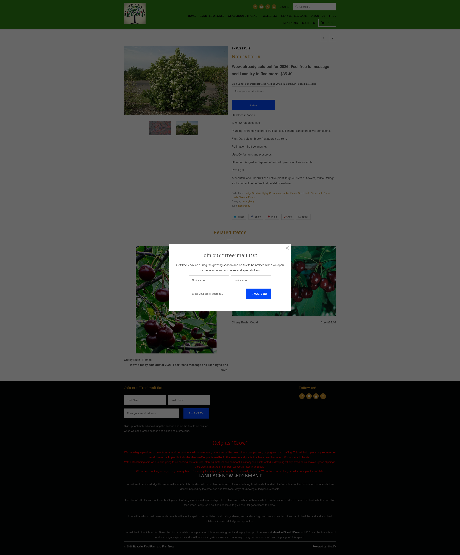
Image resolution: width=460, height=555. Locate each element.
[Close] (287, 248)
